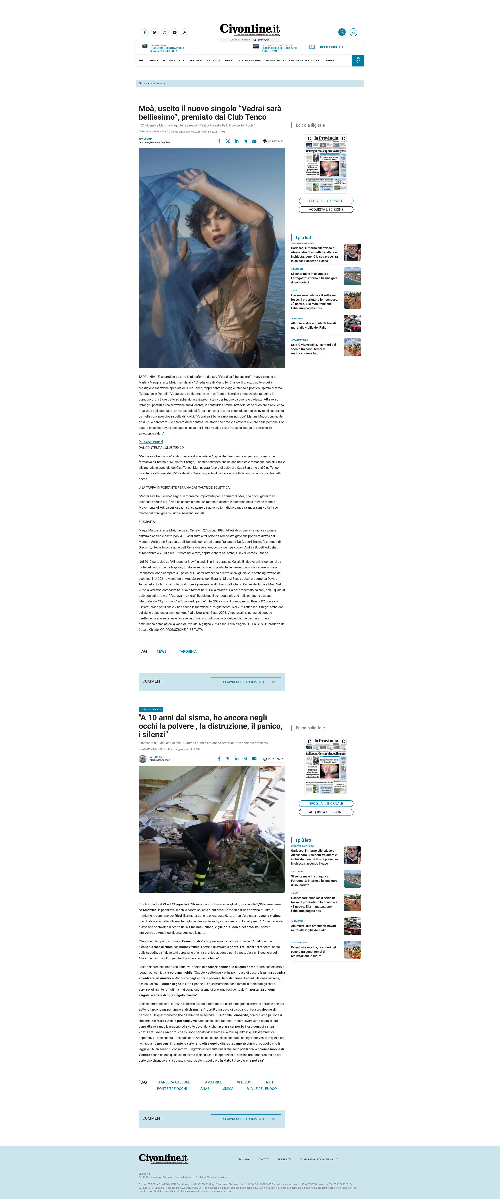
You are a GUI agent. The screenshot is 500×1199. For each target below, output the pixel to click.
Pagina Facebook (145, 32)
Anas (205, 1089)
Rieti (270, 1082)
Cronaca (159, 83)
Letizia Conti (158, 756)
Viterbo (244, 1082)
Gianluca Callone (173, 1082)
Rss (184, 32)
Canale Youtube (175, 32)
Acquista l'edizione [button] (326, 209)
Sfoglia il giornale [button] (326, 201)
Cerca (342, 32)
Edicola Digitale (331, 47)
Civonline (144, 83)
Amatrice (213, 1082)
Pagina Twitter (155, 32)
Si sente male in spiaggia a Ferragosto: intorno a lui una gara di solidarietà (314, 278)
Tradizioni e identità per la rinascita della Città (167, 49)
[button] (353, 32)
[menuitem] (154, 60)
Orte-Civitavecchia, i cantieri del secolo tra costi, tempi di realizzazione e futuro (313, 349)
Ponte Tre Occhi (172, 1089)
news (161, 651)
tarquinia (188, 651)
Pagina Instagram (165, 32)
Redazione (145, 139)
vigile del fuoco (262, 1089)
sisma (228, 1089)
